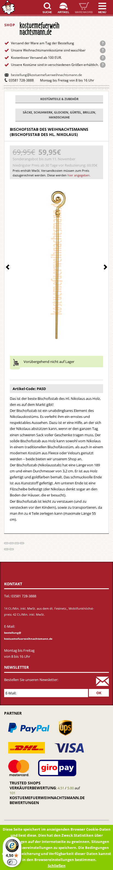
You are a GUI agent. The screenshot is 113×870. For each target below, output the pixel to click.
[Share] (11, 543)
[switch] (12, 862)
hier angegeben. (79, 175)
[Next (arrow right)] (11, 549)
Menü (102, 12)
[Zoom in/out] (22, 543)
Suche (47, 12)
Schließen (57, 865)
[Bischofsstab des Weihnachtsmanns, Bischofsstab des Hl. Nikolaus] (56, 264)
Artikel (63, 12)
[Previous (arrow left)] (6, 549)
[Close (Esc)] (6, 543)
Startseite (8, 7)
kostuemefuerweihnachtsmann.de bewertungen (47, 800)
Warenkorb (84, 12)
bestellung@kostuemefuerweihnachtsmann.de (46, 74)
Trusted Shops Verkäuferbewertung (33, 785)
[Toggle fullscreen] (17, 543)
